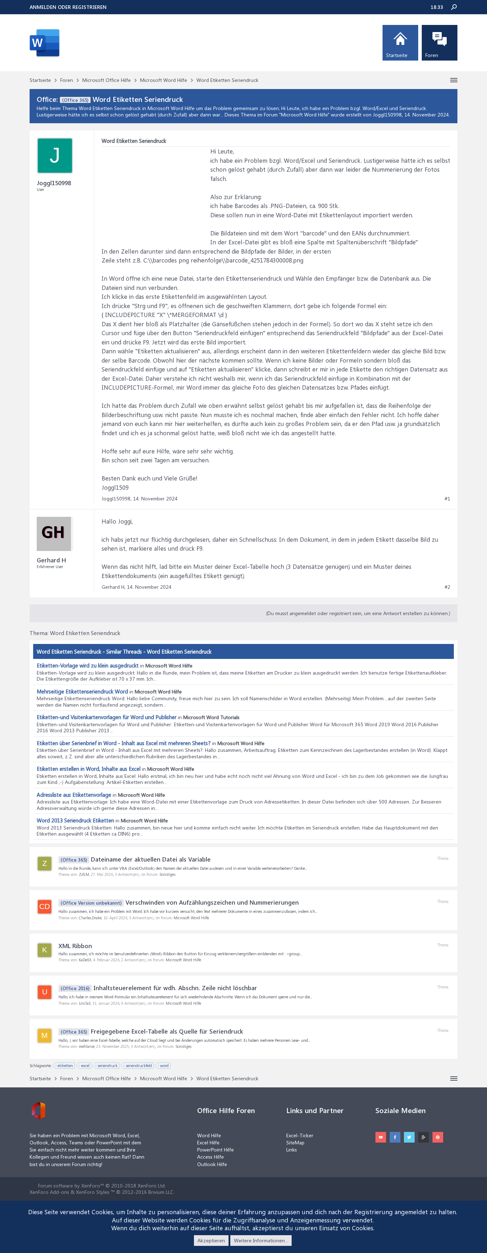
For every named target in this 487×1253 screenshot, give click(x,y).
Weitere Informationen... (261, 1240)
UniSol (85, 1003)
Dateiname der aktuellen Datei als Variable (136, 859)
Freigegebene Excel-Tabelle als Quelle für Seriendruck (152, 1031)
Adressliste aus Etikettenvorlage (74, 794)
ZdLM (84, 874)
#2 (447, 587)
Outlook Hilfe (212, 1164)
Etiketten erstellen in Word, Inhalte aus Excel (88, 768)
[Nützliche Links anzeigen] (453, 80)
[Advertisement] (155, 191)
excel (85, 1065)
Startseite (396, 55)
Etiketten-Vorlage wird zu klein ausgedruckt (88, 665)
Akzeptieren (211, 1240)
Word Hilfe (209, 1135)
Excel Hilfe (208, 1142)
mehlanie (86, 1046)
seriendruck (108, 1065)
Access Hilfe (210, 1156)
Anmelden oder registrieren (68, 7)
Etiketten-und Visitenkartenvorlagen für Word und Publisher (106, 717)
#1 (447, 498)
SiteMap (295, 1142)
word (164, 1065)
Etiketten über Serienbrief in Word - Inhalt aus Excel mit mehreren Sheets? (124, 743)
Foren (431, 55)
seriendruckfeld (139, 1065)
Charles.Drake (90, 917)
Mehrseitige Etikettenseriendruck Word (82, 691)
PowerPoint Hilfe (215, 1149)
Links (291, 1149)
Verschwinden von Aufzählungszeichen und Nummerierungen (180, 902)
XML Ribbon (75, 946)
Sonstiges (167, 874)
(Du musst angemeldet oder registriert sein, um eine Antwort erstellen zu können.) (358, 613)
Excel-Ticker (299, 1135)
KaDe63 (85, 959)
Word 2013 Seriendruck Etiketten (75, 820)
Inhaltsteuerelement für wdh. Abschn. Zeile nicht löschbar (159, 988)
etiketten (65, 1065)
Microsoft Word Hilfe (304, 114)
